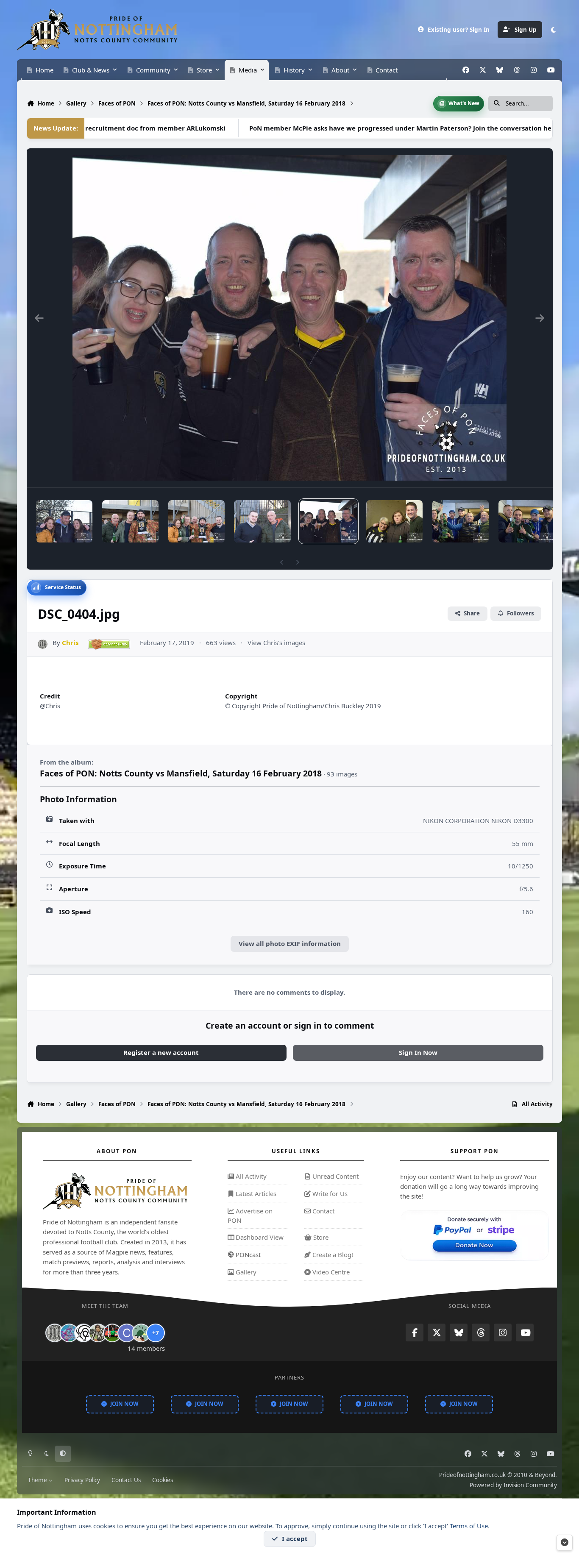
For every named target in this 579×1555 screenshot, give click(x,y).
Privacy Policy (82, 1479)
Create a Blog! (332, 1254)
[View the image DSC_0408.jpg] (64, 521)
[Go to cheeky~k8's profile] (69, 1333)
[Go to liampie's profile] (112, 1333)
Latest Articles (255, 1193)
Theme (38, 1479)
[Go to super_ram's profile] (83, 1333)
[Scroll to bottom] (565, 1543)
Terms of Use (469, 1526)
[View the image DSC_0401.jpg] (526, 521)
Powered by (513, 1484)
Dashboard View (259, 1237)
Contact (322, 1211)
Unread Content (335, 1176)
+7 (155, 1333)
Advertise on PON (250, 1215)
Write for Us (329, 1193)
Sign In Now (418, 1052)
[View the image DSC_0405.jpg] (262, 521)
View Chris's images (276, 642)
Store (320, 1237)
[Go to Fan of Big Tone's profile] (98, 1333)
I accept (295, 1538)
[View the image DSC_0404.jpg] (328, 521)
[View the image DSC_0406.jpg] (196, 521)
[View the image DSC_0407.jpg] (130, 521)
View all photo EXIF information (290, 943)
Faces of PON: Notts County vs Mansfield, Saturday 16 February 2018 (181, 773)
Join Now (124, 1404)
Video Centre (330, 1272)
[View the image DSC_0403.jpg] (394, 521)
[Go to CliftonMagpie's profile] (126, 1333)
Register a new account (161, 1052)
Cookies (162, 1479)
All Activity (250, 1176)
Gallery (245, 1272)
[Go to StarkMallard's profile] (141, 1333)
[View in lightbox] (289, 317)
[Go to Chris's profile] (42, 644)
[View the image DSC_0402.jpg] (460, 521)
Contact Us (126, 1479)
